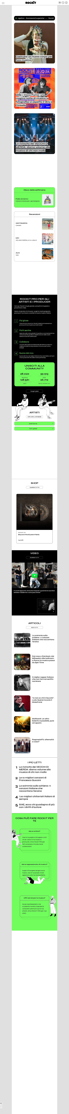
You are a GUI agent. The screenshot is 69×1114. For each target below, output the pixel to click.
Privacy (1, 1106)
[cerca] (63, 2)
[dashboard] (66, 2)
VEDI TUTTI (34, 627)
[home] (30, 2)
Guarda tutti (34, 557)
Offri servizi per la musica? (34, 898)
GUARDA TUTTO (34, 487)
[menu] (2, 2)
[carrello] (59, 2)
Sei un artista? (34, 831)
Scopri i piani (35, 391)
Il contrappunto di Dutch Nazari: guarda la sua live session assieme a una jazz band (34, 591)
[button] (46, 606)
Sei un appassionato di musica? (34, 864)
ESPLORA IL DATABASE (34, 416)
